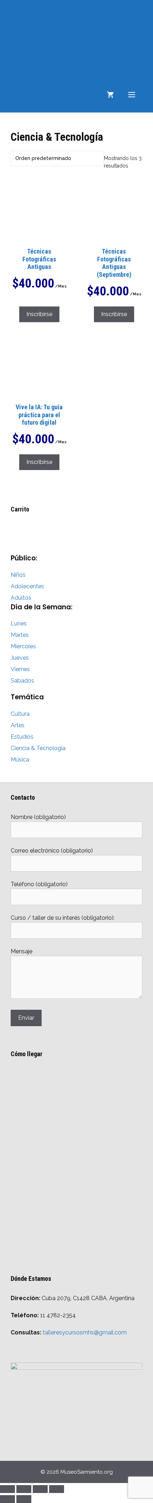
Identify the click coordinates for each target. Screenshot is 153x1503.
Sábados (22, 680)
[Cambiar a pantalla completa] (23, 1489)
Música (20, 759)
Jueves (20, 657)
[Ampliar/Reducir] (7, 1489)
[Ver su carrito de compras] (110, 94)
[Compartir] (40, 1489)
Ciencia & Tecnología (38, 748)
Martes (20, 634)
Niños (18, 574)
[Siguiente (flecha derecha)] (23, 1499)
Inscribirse (39, 314)
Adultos (21, 597)
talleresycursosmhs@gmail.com (85, 1332)
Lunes (19, 623)
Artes (18, 725)
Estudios (22, 736)
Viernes (20, 669)
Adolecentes (27, 586)
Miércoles (23, 646)
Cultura (20, 713)
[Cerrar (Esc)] (56, 1489)
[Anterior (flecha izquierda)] (7, 1499)
